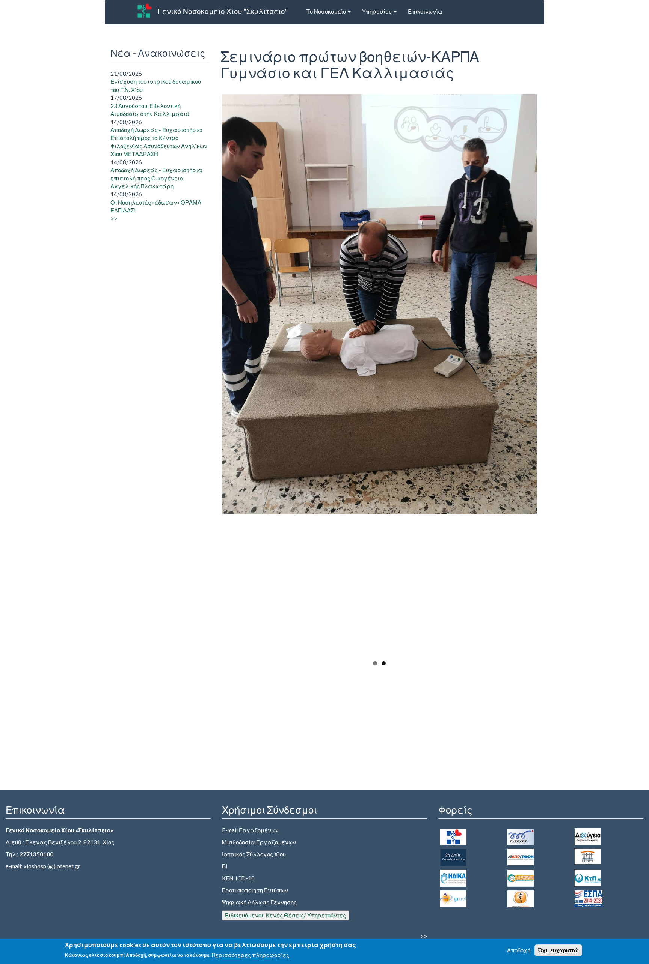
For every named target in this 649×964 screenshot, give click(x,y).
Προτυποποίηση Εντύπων (255, 890)
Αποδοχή (518, 950)
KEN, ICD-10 (238, 878)
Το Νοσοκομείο (326, 11)
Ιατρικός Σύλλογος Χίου (254, 854)
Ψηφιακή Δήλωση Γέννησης (259, 902)
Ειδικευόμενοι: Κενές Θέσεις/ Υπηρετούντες (285, 915)
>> (113, 218)
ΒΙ (224, 866)
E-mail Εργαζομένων (250, 830)
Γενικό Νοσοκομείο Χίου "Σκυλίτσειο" (223, 11)
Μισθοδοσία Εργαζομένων (259, 842)
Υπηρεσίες (377, 11)
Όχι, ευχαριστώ (558, 950)
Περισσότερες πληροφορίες (250, 955)
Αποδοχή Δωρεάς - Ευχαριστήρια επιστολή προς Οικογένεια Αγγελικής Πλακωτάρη (156, 178)
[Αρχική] (144, 10)
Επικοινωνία (425, 11)
